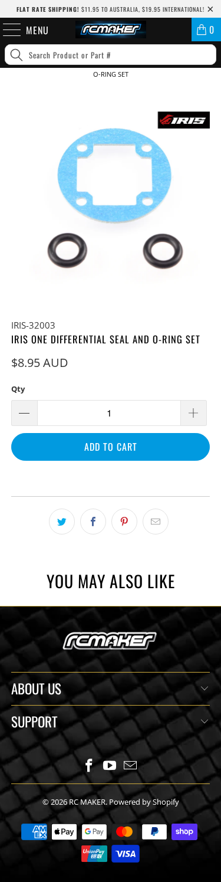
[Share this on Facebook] (93, 522)
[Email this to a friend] (156, 522)
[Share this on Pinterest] (124, 522)
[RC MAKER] (110, 29)
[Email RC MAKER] (130, 766)
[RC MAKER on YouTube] (110, 766)
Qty (18, 388)
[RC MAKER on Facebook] (89, 766)
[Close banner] (209, 93)
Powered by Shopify (144, 801)
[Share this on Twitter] (62, 522)
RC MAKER (87, 801)
